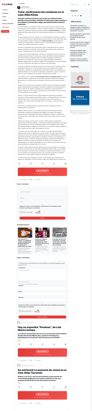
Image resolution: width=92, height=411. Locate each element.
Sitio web (21, 297)
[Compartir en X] (30, 163)
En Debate (6, 27)
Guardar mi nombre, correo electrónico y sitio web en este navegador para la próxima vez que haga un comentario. (40, 207)
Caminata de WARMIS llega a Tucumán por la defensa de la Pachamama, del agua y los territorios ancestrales (78, 53)
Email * (20, 291)
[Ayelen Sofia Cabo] (19, 7)
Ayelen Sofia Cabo (25, 6)
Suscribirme (5, 31)
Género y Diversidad (7, 23)
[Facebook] (72, 15)
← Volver (21, 3)
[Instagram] (78, 15)
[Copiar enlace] (65, 163)
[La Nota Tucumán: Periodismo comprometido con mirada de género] (7, 4)
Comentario (22, 267)
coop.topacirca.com (83, 113)
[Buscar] (85, 4)
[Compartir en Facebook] (19, 163)
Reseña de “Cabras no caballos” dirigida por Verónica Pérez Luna (79, 59)
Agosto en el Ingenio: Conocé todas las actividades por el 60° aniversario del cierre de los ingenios (42, 242)
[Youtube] (80, 15)
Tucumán (4, 9)
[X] (75, 15)
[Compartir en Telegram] (54, 163)
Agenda (4, 20)
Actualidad (5, 13)
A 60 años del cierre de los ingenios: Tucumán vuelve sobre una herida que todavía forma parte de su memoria (59, 242)
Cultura (4, 16)
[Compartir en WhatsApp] (42, 163)
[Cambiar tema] (88, 4)
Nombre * (21, 285)
